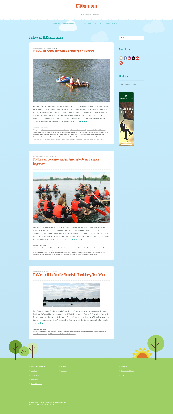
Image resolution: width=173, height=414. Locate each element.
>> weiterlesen (81, 121)
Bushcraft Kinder (92, 130)
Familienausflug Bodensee (92, 247)
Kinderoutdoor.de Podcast (128, 84)
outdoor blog (86, 137)
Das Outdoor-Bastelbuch (85, 14)
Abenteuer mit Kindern (62, 130)
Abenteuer (56, 24)
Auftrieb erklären (75, 130)
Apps (78, 24)
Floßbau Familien (96, 250)
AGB (122, 375)
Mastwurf (36, 137)
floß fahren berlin (86, 331)
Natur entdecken (45, 137)
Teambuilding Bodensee (76, 254)
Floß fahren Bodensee (59, 250)
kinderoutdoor (83, 134)
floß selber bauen (62, 134)
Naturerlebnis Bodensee (85, 252)
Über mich (63, 371)
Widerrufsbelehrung (36, 384)
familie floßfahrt (57, 331)
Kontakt (63, 366)
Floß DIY (53, 134)
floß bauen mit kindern (44, 134)
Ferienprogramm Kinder (62, 132)
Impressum (124, 366)
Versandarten (34, 379)
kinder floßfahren (70, 334)
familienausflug (49, 132)
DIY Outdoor (101, 130)
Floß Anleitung (73, 132)
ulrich (55, 48)
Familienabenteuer (38, 132)
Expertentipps (68, 24)
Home (75, 14)
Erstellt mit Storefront (48, 404)
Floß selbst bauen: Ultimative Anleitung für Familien (63, 51)
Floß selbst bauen (73, 134)
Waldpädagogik (70, 139)
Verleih (115, 24)
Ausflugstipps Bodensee (63, 247)
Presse (107, 24)
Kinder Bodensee (55, 252)
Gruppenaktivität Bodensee (41, 252)
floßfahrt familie (53, 334)
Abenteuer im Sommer (48, 130)
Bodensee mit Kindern (77, 247)
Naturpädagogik (64, 137)
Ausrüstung (87, 24)
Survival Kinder (60, 139)
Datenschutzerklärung (127, 371)
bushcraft (83, 130)
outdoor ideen (95, 137)
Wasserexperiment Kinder (83, 139)
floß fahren (77, 331)
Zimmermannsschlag (98, 139)
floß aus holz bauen (99, 132)
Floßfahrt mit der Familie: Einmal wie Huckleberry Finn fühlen (69, 275)
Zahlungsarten (35, 375)
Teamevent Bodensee (90, 254)
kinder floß (61, 334)
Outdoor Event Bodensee (47, 254)
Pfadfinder (41, 139)
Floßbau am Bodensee (83, 250)
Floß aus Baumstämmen (86, 132)
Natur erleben (54, 137)
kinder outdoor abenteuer (69, 252)
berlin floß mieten (46, 331)
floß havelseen (95, 331)
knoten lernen (92, 134)
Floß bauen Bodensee (46, 250)
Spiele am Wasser (50, 139)
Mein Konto (96, 14)
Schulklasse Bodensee (62, 254)
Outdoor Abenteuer (76, 137)
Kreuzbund (100, 134)
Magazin (98, 24)
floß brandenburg (68, 331)
